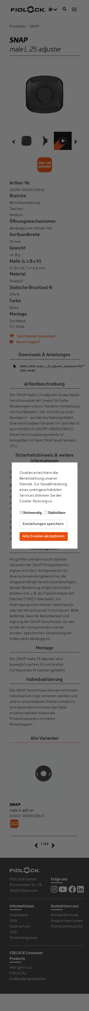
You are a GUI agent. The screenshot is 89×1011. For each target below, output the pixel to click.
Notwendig (32, 513)
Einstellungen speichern (43, 524)
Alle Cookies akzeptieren (44, 536)
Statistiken (57, 513)
